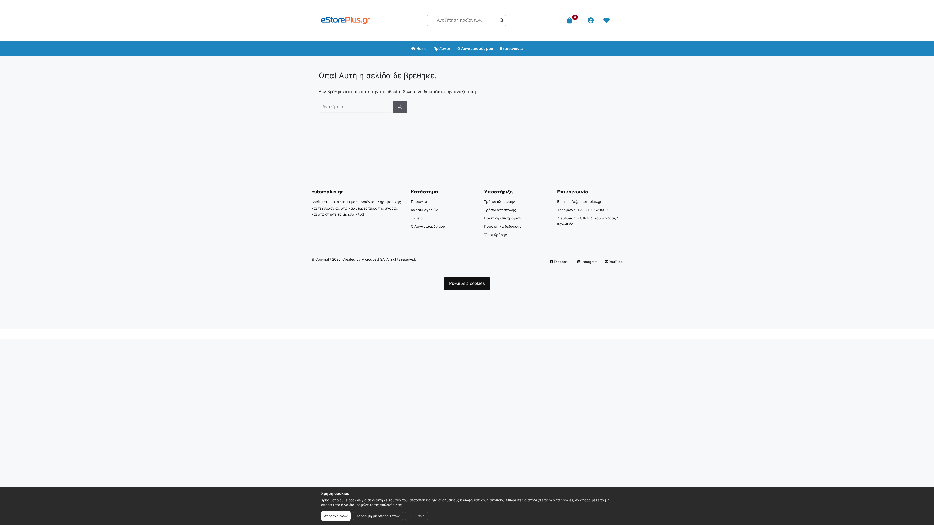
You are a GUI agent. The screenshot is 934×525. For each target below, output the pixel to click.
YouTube (615, 262)
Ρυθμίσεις (416, 516)
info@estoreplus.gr (585, 201)
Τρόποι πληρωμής (499, 201)
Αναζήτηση (504, 20)
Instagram (588, 262)
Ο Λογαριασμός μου (428, 226)
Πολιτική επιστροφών (502, 218)
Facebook (561, 262)
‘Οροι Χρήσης (495, 234)
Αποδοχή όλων (336, 516)
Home (421, 48)
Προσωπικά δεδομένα (503, 226)
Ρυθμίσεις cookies (467, 283)
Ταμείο (417, 218)
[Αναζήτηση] (400, 107)
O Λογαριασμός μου (475, 48)
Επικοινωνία (511, 48)
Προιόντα (419, 201)
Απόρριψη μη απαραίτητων (378, 516)
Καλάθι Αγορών (424, 210)
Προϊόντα (441, 48)
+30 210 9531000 (592, 210)
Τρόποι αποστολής (500, 210)
